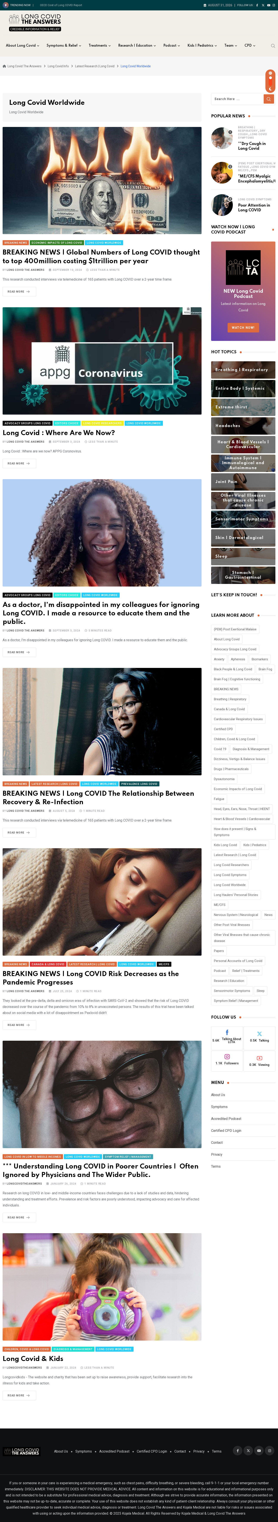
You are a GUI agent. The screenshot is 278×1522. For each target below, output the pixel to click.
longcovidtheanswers (24, 1183)
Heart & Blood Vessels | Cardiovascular (242, 819)
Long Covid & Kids (33, 1359)
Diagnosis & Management (251, 749)
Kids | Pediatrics (200, 46)
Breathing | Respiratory (230, 699)
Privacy (216, 1154)
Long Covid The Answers (26, 269)
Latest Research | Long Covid (235, 855)
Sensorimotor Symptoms (232, 991)
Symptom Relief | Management (236, 1001)
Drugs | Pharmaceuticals (231, 769)
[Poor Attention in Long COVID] (222, 205)
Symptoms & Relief (62, 46)
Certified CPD (223, 729)
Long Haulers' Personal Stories (236, 895)
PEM (254, 170)
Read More (16, 291)
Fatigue (243, 166)
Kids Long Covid (225, 845)
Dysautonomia (224, 779)
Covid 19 (220, 749)
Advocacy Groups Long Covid (235, 649)
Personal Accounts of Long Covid (238, 961)
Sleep (261, 991)
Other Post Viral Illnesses (232, 925)
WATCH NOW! (243, 327)
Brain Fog (265, 669)
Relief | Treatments (246, 971)
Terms (216, 1166)
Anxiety (219, 659)
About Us (218, 1095)
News (269, 915)
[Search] (273, 45)
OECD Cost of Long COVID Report (61, 5)
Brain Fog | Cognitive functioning (237, 679)
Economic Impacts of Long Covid (238, 789)
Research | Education (229, 981)
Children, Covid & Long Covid (234, 739)
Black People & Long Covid (233, 669)
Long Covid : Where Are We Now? (59, 433)
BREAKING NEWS (226, 689)
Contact (217, 1143)
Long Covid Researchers (231, 865)
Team (228, 46)
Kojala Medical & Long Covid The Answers (213, 1513)
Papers (219, 951)
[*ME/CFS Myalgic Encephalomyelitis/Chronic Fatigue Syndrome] (222, 173)
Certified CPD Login (226, 1131)
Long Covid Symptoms (255, 199)
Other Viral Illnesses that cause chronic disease (242, 938)
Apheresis (238, 659)
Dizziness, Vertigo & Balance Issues (239, 759)
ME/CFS (243, 170)
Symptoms (219, 1107)
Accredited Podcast (226, 1119)
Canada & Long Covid (229, 709)
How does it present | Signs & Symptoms (235, 832)
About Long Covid (21, 46)
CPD (248, 46)
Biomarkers (260, 659)
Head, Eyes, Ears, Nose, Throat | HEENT (242, 809)
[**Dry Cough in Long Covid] (222, 138)
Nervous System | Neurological (236, 915)
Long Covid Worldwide (230, 885)
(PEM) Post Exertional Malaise (235, 629)
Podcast (169, 46)
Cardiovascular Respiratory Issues (238, 719)
